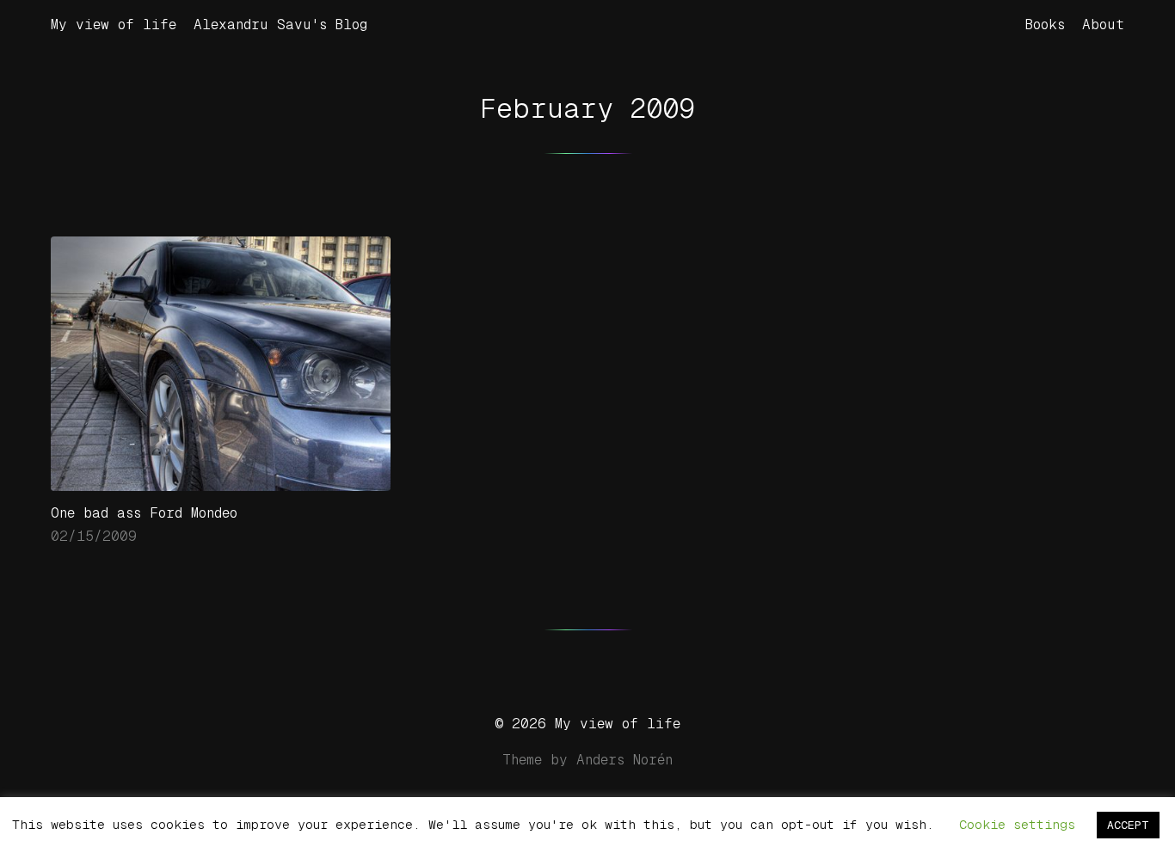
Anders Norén (624, 760)
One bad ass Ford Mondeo (144, 513)
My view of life (113, 24)
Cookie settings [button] (1017, 824)
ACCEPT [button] (1128, 825)
